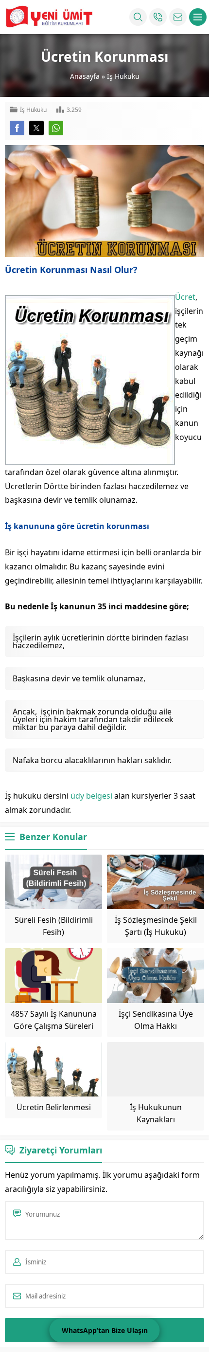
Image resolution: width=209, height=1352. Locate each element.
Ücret (185, 297)
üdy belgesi (91, 795)
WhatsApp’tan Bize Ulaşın (105, 1330)
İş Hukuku (123, 76)
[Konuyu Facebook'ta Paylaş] (17, 128)
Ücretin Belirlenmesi (54, 1107)
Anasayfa (85, 76)
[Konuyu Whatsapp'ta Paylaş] (56, 128)
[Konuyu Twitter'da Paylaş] (36, 128)
